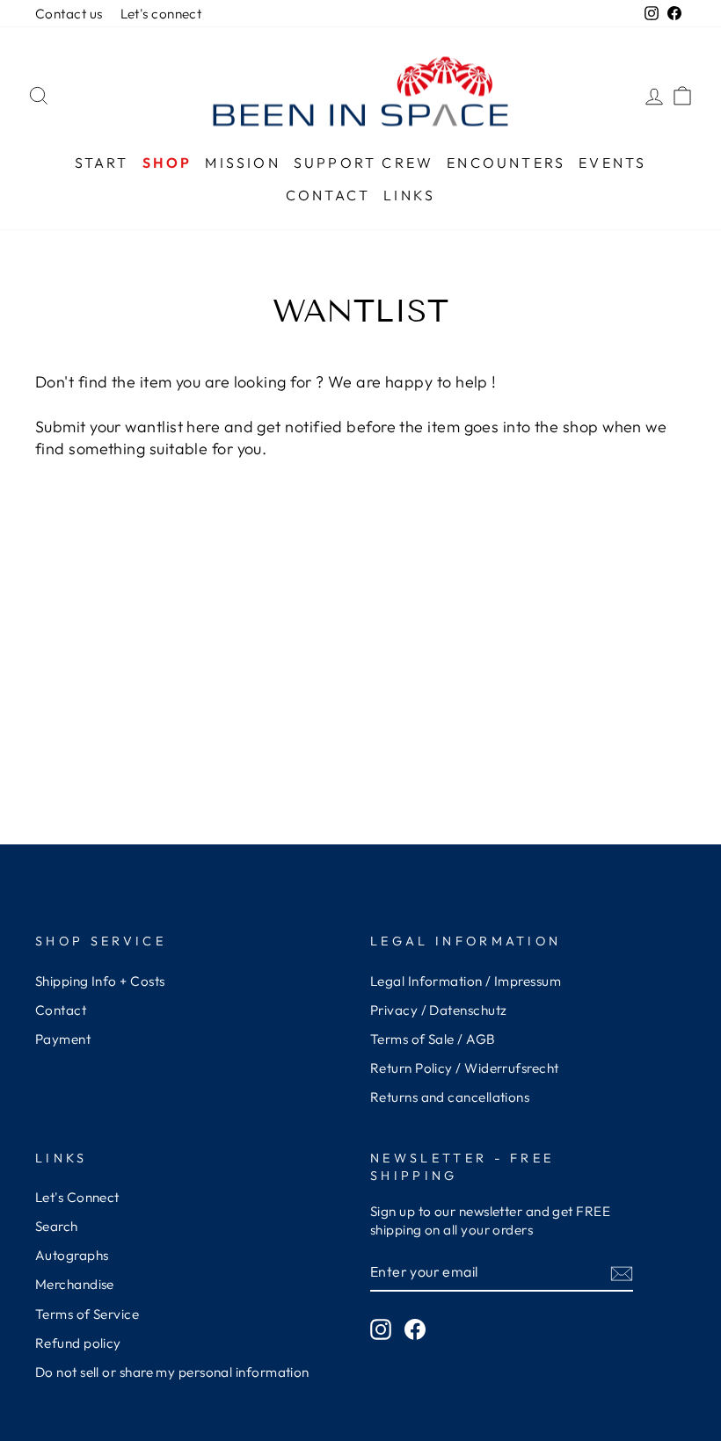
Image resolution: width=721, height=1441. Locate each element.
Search (56, 1226)
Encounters (506, 162)
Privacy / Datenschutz (438, 1010)
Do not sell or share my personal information (172, 1372)
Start (102, 162)
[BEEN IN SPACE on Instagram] (380, 1328)
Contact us (69, 13)
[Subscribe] (621, 1273)
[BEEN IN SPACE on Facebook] (415, 1328)
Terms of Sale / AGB (433, 1039)
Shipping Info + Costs (99, 981)
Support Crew (363, 162)
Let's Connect (77, 1197)
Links (409, 195)
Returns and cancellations (449, 1097)
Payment (63, 1039)
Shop (167, 162)
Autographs (72, 1255)
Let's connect (161, 13)
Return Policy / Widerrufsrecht (464, 1068)
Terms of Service (87, 1314)
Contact (328, 195)
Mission (242, 162)
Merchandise (74, 1284)
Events (612, 162)
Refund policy (78, 1343)
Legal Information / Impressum (465, 981)
